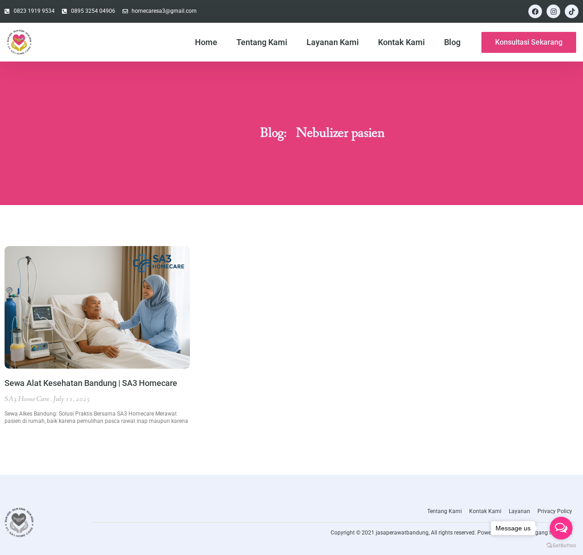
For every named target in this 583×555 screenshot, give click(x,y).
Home (206, 42)
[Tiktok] (571, 11)
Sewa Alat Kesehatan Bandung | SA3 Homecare (91, 383)
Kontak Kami (401, 42)
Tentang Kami (261, 42)
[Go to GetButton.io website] (561, 546)
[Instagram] (553, 11)
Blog (452, 42)
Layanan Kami (333, 42)
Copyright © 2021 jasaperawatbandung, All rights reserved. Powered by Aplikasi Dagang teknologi (451, 532)
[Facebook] (535, 11)
